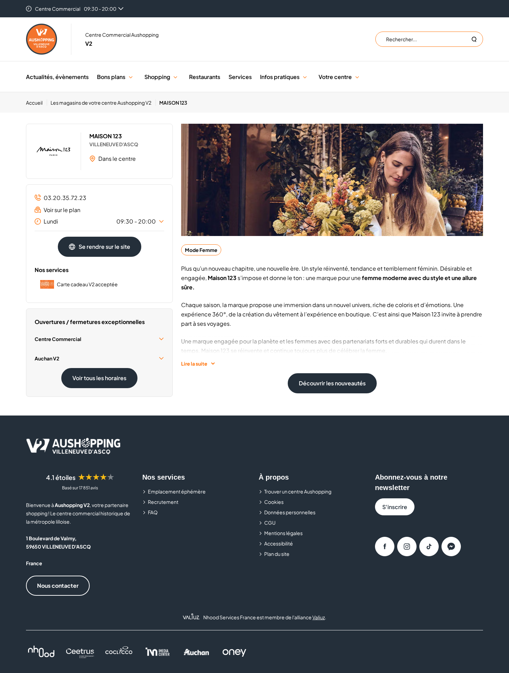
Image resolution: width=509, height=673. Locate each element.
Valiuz (318, 617)
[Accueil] (41, 39)
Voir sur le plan (62, 209)
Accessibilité (278, 543)
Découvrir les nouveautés (332, 383)
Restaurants (204, 76)
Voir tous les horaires (99, 378)
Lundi (100, 221)
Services (240, 76)
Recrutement (163, 502)
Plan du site (276, 554)
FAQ (153, 512)
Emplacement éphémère (177, 491)
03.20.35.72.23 (65, 197)
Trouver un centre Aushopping (297, 491)
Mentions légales (283, 533)
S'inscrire (394, 506)
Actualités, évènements (57, 76)
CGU (270, 522)
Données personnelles (289, 512)
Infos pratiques (280, 76)
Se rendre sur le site (104, 246)
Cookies (274, 502)
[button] (130, 76)
